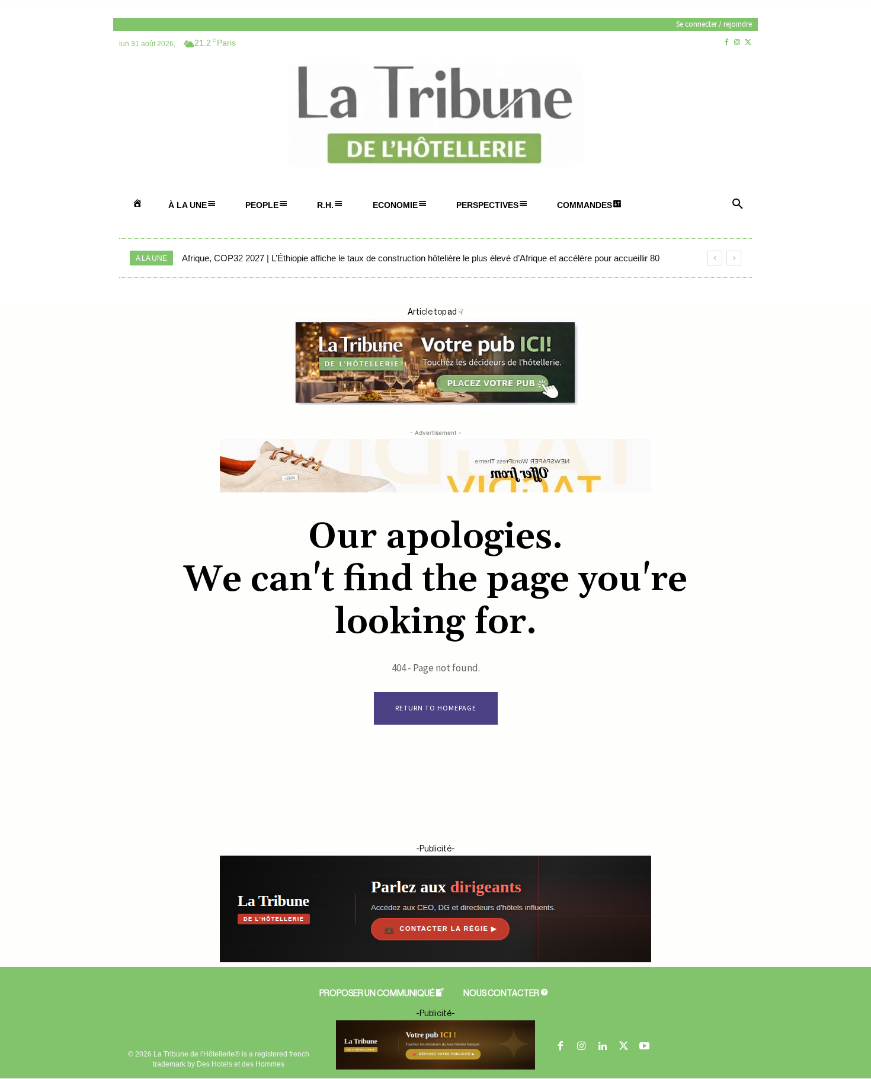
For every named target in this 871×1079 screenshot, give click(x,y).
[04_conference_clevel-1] (435, 960)
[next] (733, 258)
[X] (748, 43)
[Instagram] (737, 43)
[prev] (714, 258)
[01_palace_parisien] (435, 1045)
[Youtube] (644, 1047)
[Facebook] (726, 43)
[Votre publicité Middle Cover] (435, 402)
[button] (737, 205)
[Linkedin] (602, 1047)
